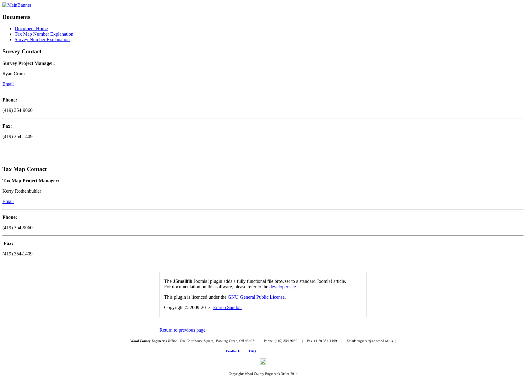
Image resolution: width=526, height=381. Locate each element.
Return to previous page (182, 330)
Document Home (31, 28)
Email (8, 84)
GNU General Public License (256, 297)
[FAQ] (248, 351)
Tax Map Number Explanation (44, 34)
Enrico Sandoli (227, 307)
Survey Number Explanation (42, 39)
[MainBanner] (16, 5)
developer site (282, 286)
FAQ (252, 351)
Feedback (233, 351)
